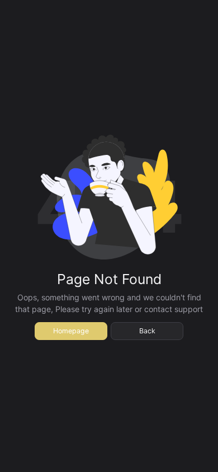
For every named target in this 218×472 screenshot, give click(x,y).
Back (147, 331)
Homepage (71, 331)
